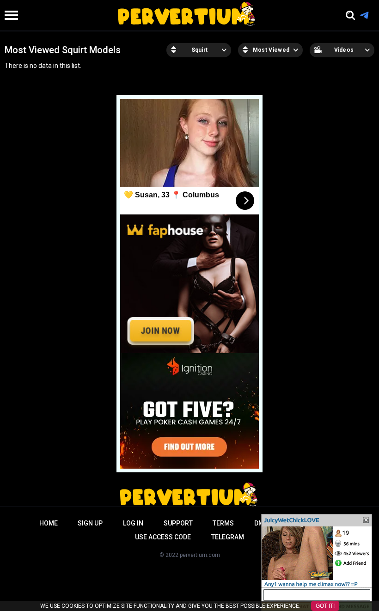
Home (48, 523)
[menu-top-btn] (9, 15)
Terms (223, 523)
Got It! (325, 606)
